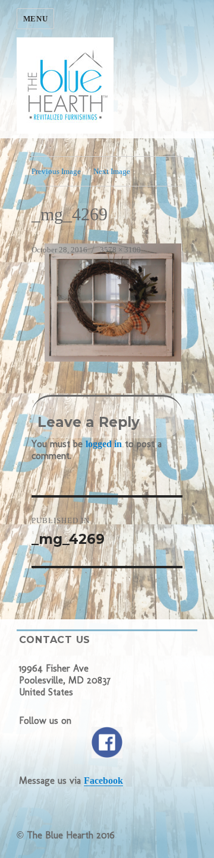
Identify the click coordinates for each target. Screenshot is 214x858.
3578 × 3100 (120, 249)
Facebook (103, 780)
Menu (35, 18)
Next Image (111, 171)
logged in (104, 444)
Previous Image (56, 171)
